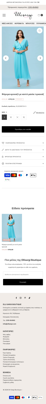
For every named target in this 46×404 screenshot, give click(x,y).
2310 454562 (33, 7)
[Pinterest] (25, 298)
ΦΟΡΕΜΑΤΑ (19, 23)
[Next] (40, 58)
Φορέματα (6, 337)
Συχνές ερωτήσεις (8, 378)
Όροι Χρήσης (7, 353)
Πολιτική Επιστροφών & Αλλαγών (13, 362)
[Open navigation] (4, 15)
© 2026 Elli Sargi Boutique (12, 390)
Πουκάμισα (6, 341)
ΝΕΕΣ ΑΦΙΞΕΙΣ (7, 23)
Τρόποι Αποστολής (9, 359)
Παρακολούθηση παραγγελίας (12, 380)
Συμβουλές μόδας (8, 382)
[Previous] (6, 58)
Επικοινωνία (7, 376)
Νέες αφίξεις (6, 334)
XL (24, 117)
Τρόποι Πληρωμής (8, 357)
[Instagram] (20, 298)
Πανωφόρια (6, 343)
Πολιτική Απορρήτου (9, 355)
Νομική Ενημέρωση (9, 366)
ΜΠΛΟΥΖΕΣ (30, 23)
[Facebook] (16, 298)
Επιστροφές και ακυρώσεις (11, 364)
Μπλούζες (6, 339)
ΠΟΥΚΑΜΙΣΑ (41, 23)
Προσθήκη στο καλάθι (23, 129)
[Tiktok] (29, 298)
